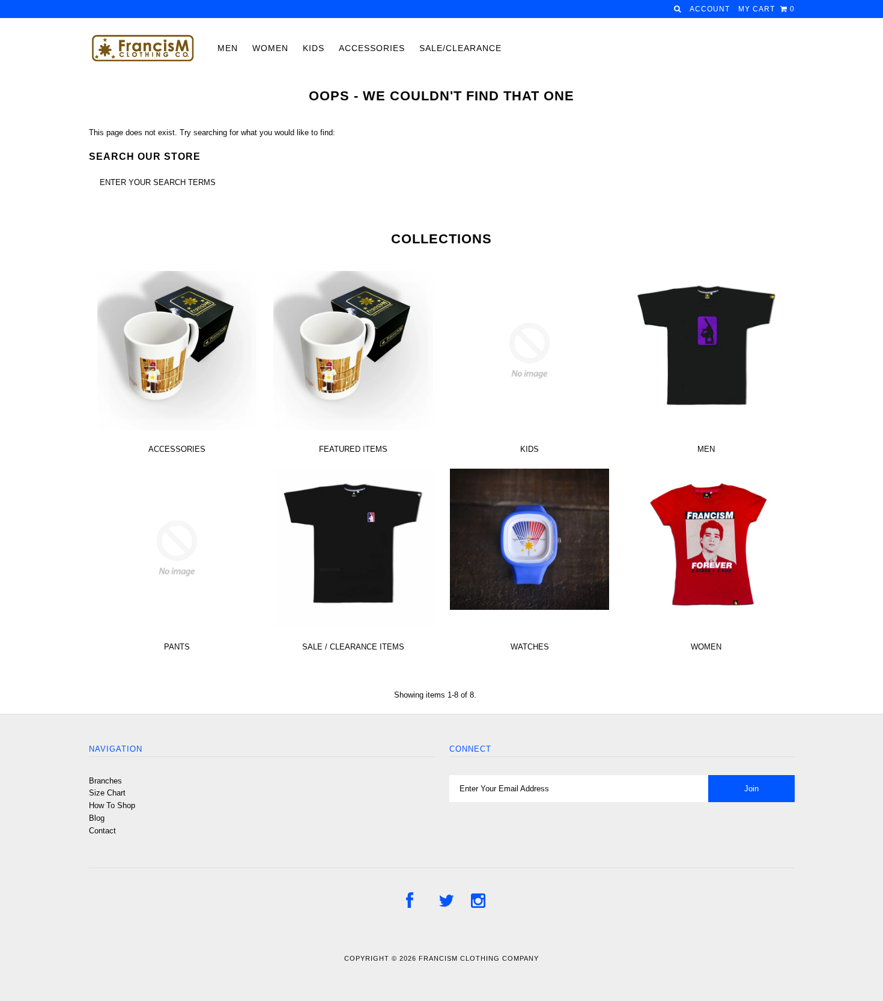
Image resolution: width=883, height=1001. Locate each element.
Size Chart (107, 792)
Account (710, 9)
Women (270, 48)
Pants (177, 646)
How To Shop (112, 805)
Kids (313, 48)
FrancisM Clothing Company (479, 958)
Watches (530, 646)
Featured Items (353, 449)
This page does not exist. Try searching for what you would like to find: (212, 132)
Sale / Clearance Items (353, 646)
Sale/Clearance (460, 48)
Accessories (372, 48)
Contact (102, 830)
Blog (97, 818)
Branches (105, 780)
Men (227, 48)
